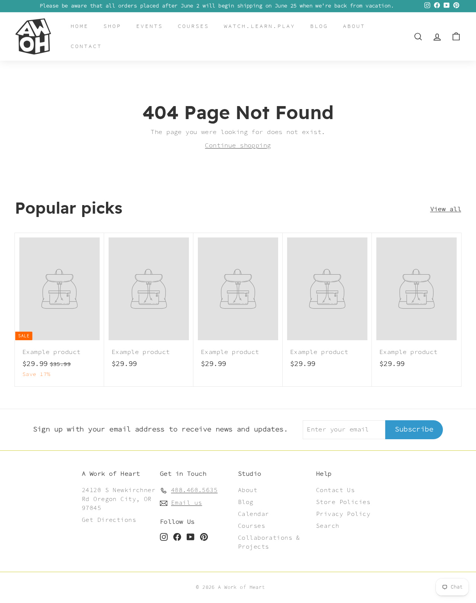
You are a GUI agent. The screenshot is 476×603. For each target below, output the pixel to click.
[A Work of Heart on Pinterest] (204, 536)
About (354, 26)
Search (328, 526)
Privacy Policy (343, 514)
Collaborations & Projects (269, 542)
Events (149, 26)
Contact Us (335, 490)
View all (445, 209)
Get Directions (109, 520)
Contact (86, 46)
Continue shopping (238, 145)
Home (80, 26)
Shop (112, 26)
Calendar (253, 514)
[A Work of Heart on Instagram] (164, 536)
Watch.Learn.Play (259, 26)
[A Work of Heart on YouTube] (190, 536)
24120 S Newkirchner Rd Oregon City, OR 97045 (118, 499)
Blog (319, 26)
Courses (193, 26)
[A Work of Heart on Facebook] (177, 536)
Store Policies (343, 502)
